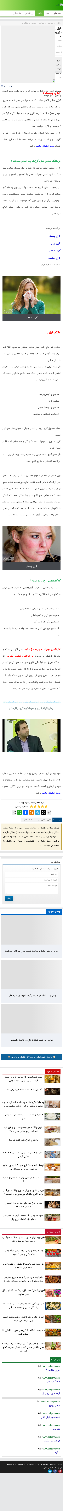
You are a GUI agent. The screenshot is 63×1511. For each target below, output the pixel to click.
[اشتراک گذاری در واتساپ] (19, 812)
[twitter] (50, 1471)
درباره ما (53, 1464)
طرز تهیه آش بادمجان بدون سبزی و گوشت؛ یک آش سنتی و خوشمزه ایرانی (23, 1305)
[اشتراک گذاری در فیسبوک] (25, 812)
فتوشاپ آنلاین (48, 1467)
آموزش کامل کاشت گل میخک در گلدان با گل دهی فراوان (23, 1292)
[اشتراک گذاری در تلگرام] (37, 812)
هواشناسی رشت (52, 1441)
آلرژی (49, 819)
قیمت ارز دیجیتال (51, 1393)
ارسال (9, 898)
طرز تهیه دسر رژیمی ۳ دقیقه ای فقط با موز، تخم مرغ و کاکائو (23, 1265)
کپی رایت (21, 1464)
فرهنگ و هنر (53, 1382)
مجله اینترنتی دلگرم (45, 146)
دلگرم (57, 1452)
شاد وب (56, 1429)
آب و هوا (58, 1467)
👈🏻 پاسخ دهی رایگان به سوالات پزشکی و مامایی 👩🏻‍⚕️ (31, 1057)
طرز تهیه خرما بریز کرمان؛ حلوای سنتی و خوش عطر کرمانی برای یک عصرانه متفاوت (23, 1279)
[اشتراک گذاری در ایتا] (31, 812)
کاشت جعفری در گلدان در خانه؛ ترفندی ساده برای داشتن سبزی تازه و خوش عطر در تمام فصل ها (23, 1347)
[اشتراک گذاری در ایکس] (43, 812)
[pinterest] (60, 1471)
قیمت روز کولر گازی (50, 1417)
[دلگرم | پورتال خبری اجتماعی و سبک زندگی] (59, 5)
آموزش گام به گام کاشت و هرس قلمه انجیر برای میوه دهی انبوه (23, 1318)
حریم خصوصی (11, 1464)
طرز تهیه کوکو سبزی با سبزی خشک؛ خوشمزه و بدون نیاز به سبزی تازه (23, 1239)
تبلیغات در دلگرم (33, 1464)
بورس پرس (54, 1405)
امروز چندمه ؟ (53, 1370)
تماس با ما (44, 1464)
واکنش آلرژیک (27, 819)
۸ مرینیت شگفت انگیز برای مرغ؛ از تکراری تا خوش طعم (23, 1332)
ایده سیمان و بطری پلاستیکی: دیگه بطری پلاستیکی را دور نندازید (23, 1252)
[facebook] (55, 1471)
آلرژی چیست (40, 819)
